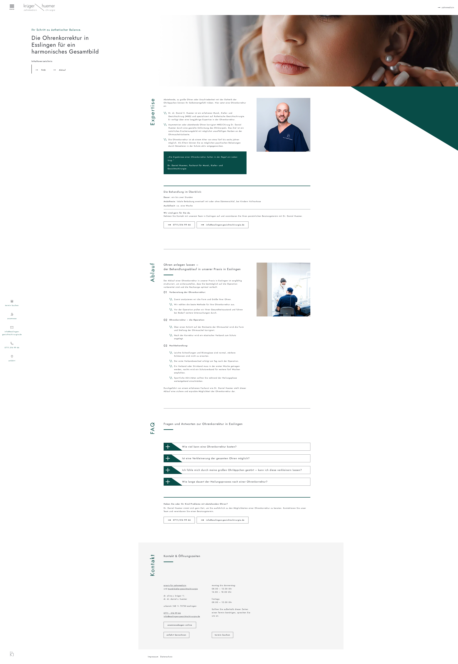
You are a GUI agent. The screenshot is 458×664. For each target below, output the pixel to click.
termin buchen (12, 305)
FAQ (43, 70)
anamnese (12, 318)
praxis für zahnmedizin (175, 585)
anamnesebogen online (180, 625)
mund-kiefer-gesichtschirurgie (183, 588)
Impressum (153, 656)
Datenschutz (166, 656)
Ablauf (62, 70)
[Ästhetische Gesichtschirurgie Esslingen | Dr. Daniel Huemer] (12, 653)
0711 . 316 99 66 (172, 613)
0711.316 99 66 (12, 347)
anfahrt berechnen (176, 634)
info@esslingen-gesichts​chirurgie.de (225, 224)
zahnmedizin (448, 7)
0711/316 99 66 (182, 224)
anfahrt (12, 360)
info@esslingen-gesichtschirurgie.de (12, 333)
